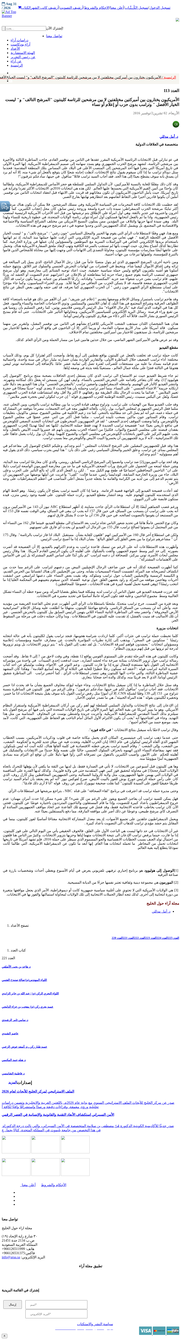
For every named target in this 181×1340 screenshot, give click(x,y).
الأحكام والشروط (53, 1185)
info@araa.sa (11, 1257)
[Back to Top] (4, 1336)
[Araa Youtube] (11, 80)
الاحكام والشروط (96, 8)
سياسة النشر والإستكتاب (95, 1324)
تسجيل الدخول (159, 8)
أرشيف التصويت (71, 8)
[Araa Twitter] (16, 1195)
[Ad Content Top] (90, 14)
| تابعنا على (54, 1204)
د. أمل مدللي (169, 136)
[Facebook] (10, 72)
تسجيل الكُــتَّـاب (136, 8)
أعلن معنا (117, 8)
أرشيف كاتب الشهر (45, 8)
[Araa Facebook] (16, 1191)
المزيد (12, 1082)
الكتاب (26, 8)
